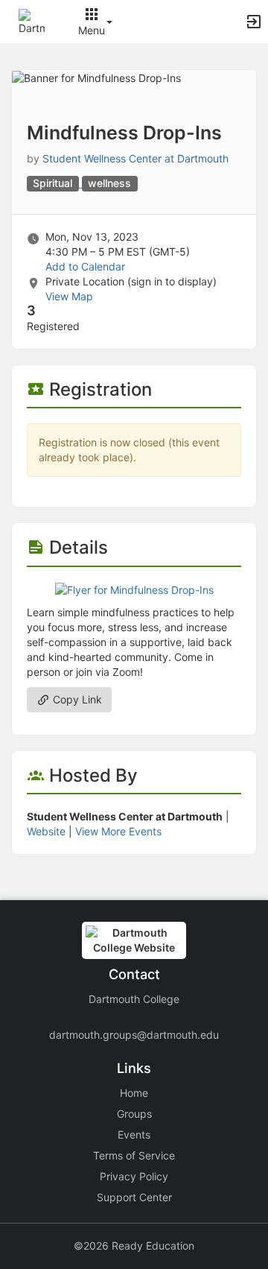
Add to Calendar (85, 266)
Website (46, 831)
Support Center (134, 1197)
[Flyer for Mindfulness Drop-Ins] (134, 589)
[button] (31, 20)
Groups (134, 1113)
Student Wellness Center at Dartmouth (135, 158)
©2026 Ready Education (134, 1245)
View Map (69, 296)
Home (134, 1092)
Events (134, 1134)
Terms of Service (134, 1155)
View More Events (118, 831)
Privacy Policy (134, 1176)
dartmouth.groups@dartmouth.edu (134, 1034)
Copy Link (76, 699)
